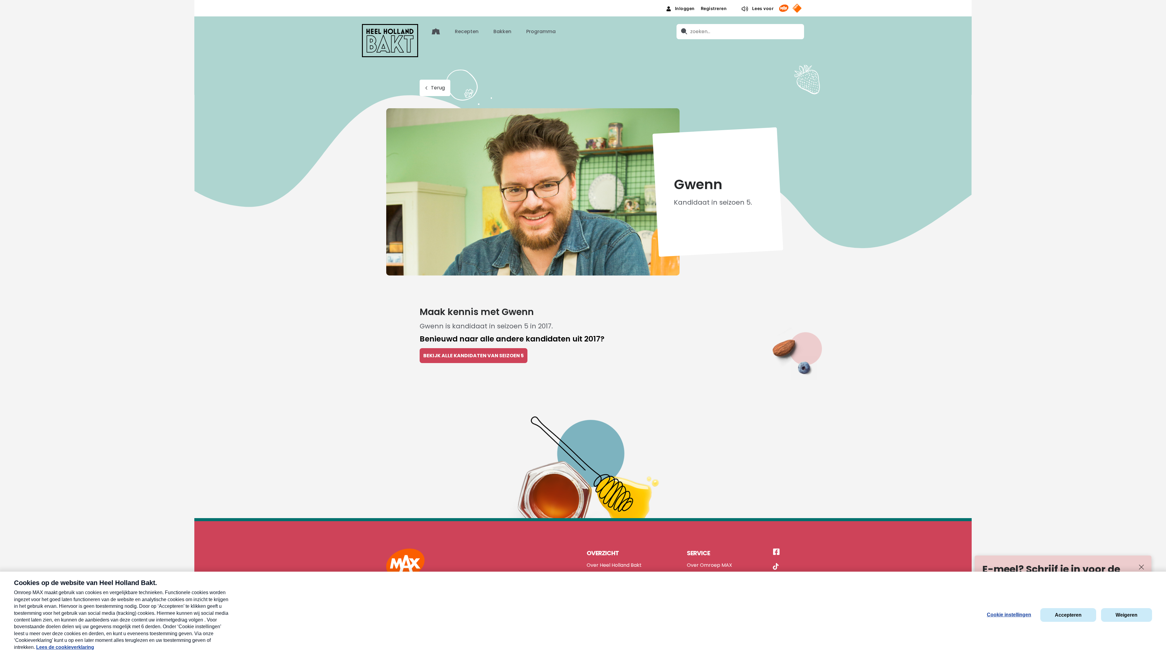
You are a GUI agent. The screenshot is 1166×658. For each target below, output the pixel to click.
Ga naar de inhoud (583, 4)
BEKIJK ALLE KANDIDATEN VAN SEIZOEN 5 (473, 355)
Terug (438, 87)
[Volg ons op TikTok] (776, 567)
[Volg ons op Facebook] (776, 552)
